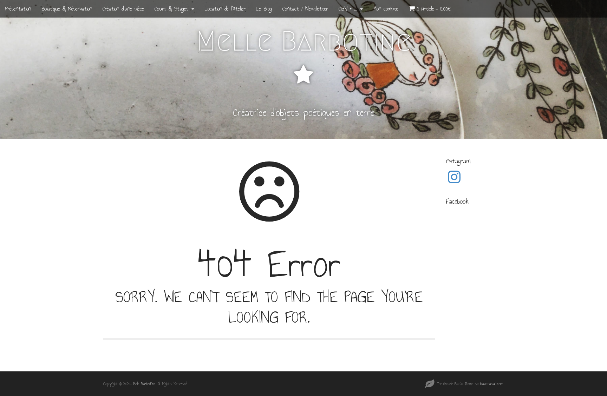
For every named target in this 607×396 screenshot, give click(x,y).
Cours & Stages (173, 8)
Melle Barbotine (303, 41)
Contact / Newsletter (305, 8)
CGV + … (349, 8)
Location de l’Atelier (225, 8)
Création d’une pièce (123, 8)
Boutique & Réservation (66, 8)
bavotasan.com (491, 384)
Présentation (18, 8)
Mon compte (385, 8)
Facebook (457, 201)
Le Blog (264, 8)
